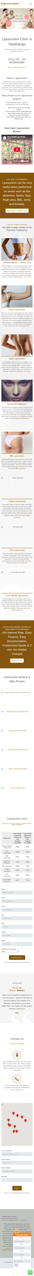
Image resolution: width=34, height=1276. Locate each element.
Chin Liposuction (22, 563)
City (2, 915)
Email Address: (6, 1159)
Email (3, 906)
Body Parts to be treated (8, 949)
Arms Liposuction (24, 326)
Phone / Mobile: (6, 1168)
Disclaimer (23, 1220)
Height (3, 940)
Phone (3, 897)
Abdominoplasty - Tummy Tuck (22, 277)
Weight (3, 932)
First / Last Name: (7, 1150)
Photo (22, 1244)
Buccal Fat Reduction (22, 418)
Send (16, 1188)
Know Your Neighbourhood (10, 1220)
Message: (4, 1176)
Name (3, 889)
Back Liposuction (25, 371)
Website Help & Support (9, 1216)
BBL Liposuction (20, 468)
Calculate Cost (16, 957)
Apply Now (18, 660)
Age (3, 923)
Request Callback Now (18, 210)
